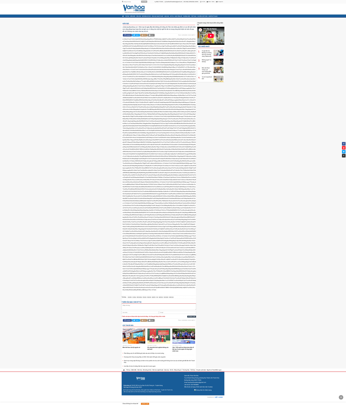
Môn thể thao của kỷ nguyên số (131, 347)
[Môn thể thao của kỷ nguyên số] (134, 336)
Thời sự (127, 16)
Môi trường (139, 297)
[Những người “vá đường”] (218, 62)
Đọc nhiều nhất (204, 46)
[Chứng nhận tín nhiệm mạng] (203, 390)
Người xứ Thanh (213, 16)
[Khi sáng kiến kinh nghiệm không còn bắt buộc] (158, 336)
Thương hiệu (186, 16)
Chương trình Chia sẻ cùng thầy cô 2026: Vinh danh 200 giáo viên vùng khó (145, 357)
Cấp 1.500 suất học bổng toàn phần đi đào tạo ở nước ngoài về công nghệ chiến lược (183, 349)
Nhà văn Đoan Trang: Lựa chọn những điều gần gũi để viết (206, 70)
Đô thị (172, 16)
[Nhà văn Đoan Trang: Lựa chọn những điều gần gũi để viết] (218, 70)
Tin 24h (203, 1)
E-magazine (220, 1)
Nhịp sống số (178, 16)
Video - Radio (211, 1)
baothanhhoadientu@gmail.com (174, 1)
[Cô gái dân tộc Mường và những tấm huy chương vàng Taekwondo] (218, 52)
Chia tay (144, 297)
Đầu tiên (149, 297)
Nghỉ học (161, 297)
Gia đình (130, 297)
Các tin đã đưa (128, 325)
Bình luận (145, 403)
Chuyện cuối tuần (202, 16)
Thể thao (193, 16)
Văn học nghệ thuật (157, 16)
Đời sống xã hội (146, 16)
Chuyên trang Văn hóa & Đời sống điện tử (210, 24)
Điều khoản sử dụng (189, 387)
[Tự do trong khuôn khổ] (218, 79)
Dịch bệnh (166, 297)
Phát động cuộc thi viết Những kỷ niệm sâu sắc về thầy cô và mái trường (144, 353)
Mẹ (157, 297)
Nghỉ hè (153, 297)
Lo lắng (134, 297)
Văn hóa (138, 16)
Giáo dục (166, 16)
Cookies (210, 387)
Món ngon (125, 19)
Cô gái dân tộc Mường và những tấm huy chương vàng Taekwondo (206, 53)
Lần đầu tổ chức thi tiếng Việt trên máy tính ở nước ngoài (139, 366)
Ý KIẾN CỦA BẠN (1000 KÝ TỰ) (131, 302)
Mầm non (171, 297)
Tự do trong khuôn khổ (207, 77)
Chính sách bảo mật (201, 387)
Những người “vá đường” (206, 60)
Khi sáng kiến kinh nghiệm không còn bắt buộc (157, 348)
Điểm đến (132, 16)
